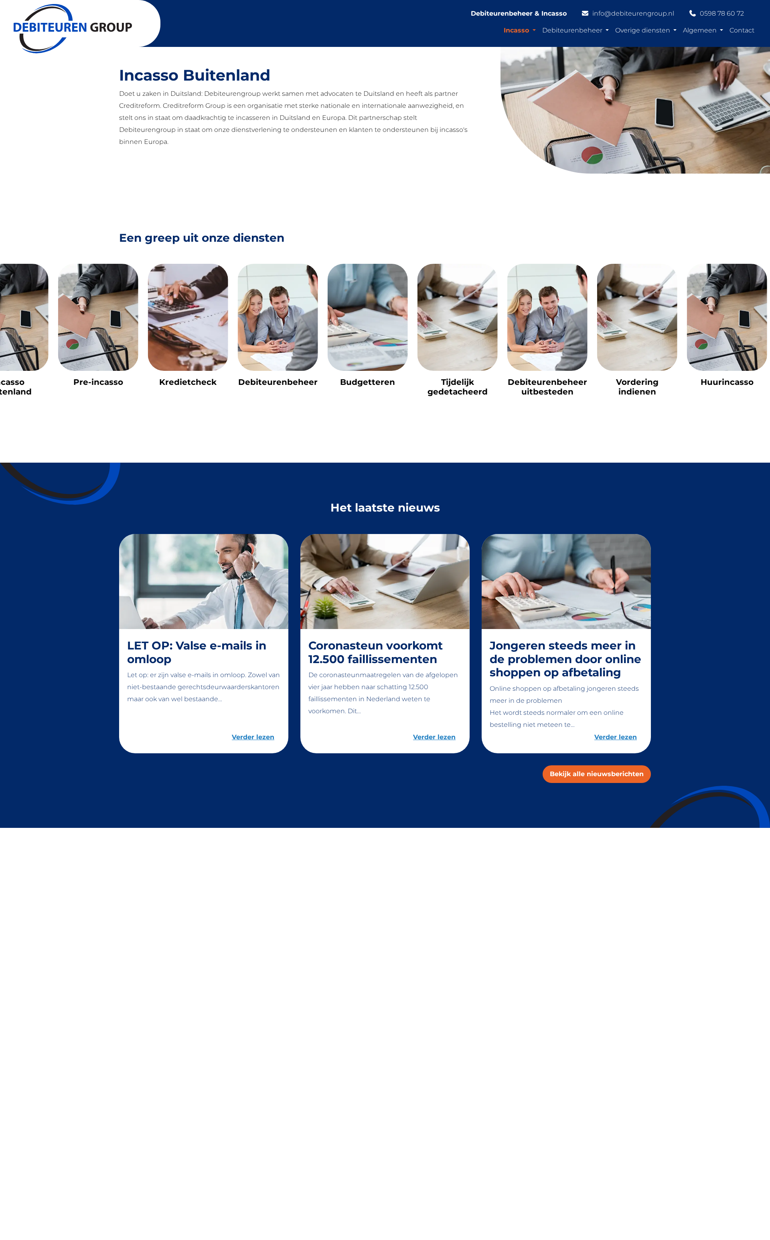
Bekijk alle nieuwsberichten (597, 774)
